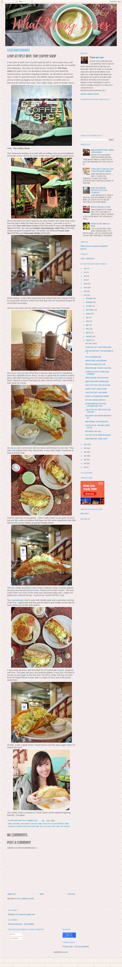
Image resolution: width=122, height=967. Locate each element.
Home (42, 894)
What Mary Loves (98, 58)
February (89, 336)
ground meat (33, 590)
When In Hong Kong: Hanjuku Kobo (97, 381)
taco (13, 588)
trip (62, 826)
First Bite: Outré (91, 343)
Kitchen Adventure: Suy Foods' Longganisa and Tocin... (95, 405)
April (87, 329)
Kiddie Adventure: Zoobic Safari (96, 439)
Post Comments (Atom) (25, 899)
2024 (85, 269)
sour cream (31, 826)
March (88, 333)
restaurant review (21, 826)
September (90, 310)
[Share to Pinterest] (54, 821)
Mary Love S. (85, 514)
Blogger (65, 952)
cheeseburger (17, 600)
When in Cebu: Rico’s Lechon (100, 207)
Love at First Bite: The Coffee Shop (97, 385)
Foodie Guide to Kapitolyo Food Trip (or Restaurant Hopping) (102, 170)
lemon (28, 375)
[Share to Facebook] (52, 821)
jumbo (67, 824)
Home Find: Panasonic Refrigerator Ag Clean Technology (99, 190)
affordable (16, 824)
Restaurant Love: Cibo (93, 431)
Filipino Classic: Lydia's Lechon (96, 389)
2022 (85, 276)
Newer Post (12, 894)
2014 (85, 452)
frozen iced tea (47, 824)
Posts (13, 934)
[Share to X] (50, 821)
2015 (85, 448)
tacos (13, 448)
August (88, 314)
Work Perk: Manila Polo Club (95, 364)
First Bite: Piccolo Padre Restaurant (98, 435)
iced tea (20, 373)
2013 (85, 456)
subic (37, 826)
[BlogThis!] (48, 821)
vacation (66, 826)
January (89, 340)
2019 (85, 288)
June (87, 321)
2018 (85, 291)
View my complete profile (90, 94)
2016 (85, 444)
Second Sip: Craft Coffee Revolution (98, 347)
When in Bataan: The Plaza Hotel (96, 378)
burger (23, 675)
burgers (60, 670)
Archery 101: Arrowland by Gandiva (97, 396)
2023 (85, 272)
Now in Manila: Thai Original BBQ (96, 422)
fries (33, 230)
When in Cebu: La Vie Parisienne (96, 361)
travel (58, 826)
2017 (85, 295)
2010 (85, 467)
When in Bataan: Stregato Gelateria (98, 368)
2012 (85, 460)
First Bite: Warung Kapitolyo (95, 400)
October (89, 306)
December (89, 298)
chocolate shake (36, 824)
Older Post (71, 894)
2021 (85, 280)
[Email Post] (42, 820)
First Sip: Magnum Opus (93, 357)
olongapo (11, 826)
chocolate (58, 378)
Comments (15, 938)
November (89, 302)
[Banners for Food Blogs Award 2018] (21, 914)
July (87, 317)
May (87, 325)
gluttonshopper (58, 824)
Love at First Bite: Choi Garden (96, 393)
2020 (85, 284)
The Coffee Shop (49, 826)
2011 (85, 463)
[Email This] (47, 821)
